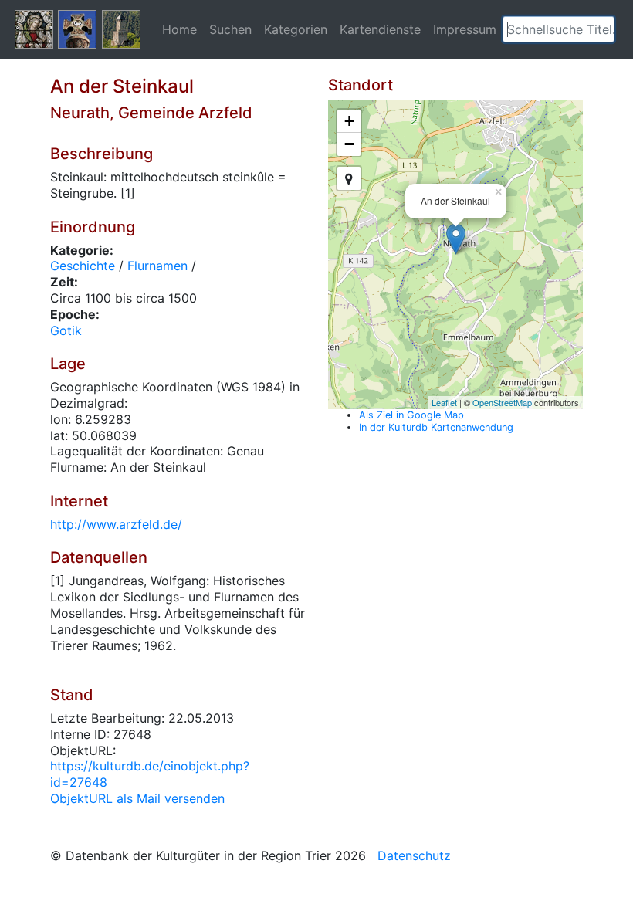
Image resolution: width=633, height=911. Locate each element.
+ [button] (349, 120)
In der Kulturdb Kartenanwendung (436, 427)
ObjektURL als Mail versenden (137, 798)
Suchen (230, 29)
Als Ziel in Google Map (411, 415)
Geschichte (82, 265)
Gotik (66, 330)
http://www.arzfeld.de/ (116, 524)
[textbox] (558, 29)
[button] (603, 29)
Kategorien (295, 29)
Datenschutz (414, 855)
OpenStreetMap (502, 402)
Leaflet (444, 402)
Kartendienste (380, 29)
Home (179, 29)
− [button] (349, 144)
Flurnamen (157, 265)
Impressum (464, 29)
